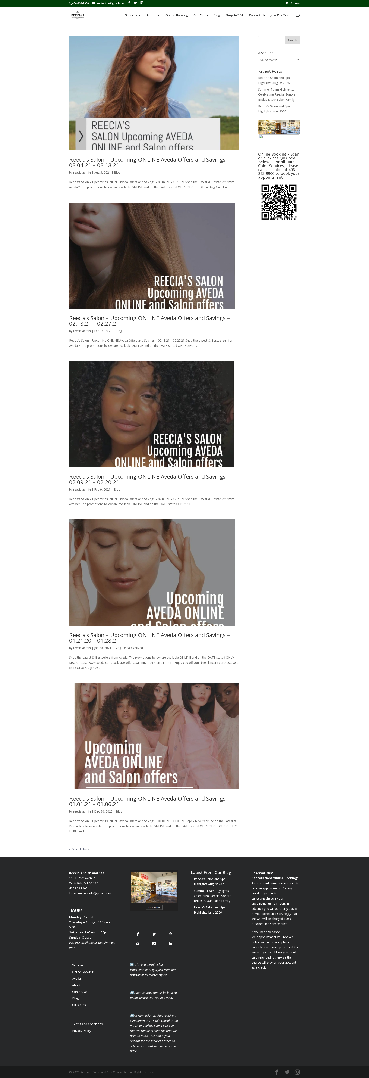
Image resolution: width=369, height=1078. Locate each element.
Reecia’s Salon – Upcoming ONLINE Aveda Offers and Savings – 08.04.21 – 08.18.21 (149, 162)
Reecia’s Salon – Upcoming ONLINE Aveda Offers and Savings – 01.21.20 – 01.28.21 (149, 637)
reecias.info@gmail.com (94, 893)
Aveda (76, 978)
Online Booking (176, 15)
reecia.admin (82, 172)
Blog (217, 15)
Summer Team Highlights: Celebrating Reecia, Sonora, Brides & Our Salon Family (277, 94)
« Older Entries (79, 849)
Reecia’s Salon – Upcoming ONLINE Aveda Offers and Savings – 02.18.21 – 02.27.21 (149, 320)
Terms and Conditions (87, 1024)
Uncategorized (133, 648)
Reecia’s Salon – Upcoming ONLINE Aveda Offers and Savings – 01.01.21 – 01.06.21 (149, 801)
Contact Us (257, 15)
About (151, 15)
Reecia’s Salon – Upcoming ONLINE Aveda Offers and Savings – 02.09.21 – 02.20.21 (149, 479)
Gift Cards (200, 15)
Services (131, 15)
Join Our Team (281, 15)
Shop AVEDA (234, 15)
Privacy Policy (81, 1031)
